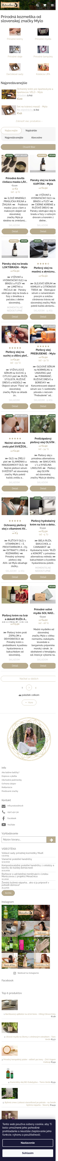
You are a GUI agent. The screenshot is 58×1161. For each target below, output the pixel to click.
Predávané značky (10, 791)
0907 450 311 (13, 812)
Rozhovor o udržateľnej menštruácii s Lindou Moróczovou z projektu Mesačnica (25, 875)
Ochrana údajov (9, 784)
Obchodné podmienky (12, 780)
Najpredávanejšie (14, 137)
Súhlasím (28, 1153)
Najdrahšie (31, 130)
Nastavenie (28, 1142)
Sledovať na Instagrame (28, 973)
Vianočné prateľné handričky (17, 859)
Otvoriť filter (29, 147)
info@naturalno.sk (15, 806)
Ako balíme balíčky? (10, 772)
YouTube (11, 825)
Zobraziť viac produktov (28, 121)
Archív (8, 893)
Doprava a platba (9, 776)
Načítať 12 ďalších (29, 678)
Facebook (11, 818)
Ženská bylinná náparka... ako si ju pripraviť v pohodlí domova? (25, 883)
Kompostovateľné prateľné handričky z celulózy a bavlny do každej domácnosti (28, 866)
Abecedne (36, 137)
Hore (30, 702)
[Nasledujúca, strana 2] (29, 687)
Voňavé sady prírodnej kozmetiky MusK (22, 853)
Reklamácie (7, 787)
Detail (15, 231)
